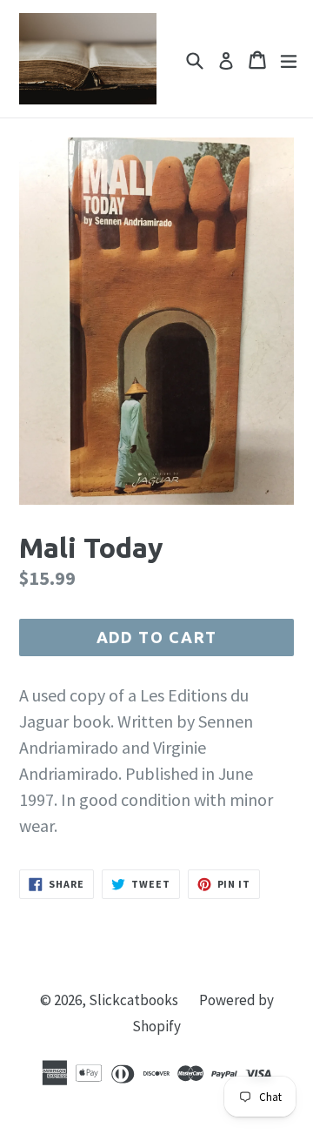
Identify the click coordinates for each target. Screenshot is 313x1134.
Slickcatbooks (133, 1000)
